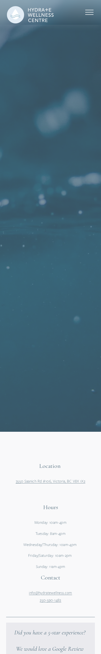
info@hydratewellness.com (50, 592)
